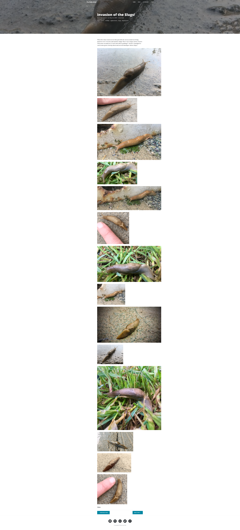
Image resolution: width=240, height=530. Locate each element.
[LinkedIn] (110, 521)
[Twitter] (125, 521)
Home (134, 2)
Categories (145, 2)
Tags (152, 2)
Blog (139, 2)
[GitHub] (115, 521)
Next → (137, 512)
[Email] (120, 521)
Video (99, 507)
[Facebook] (130, 521)
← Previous (103, 512)
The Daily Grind (91, 2)
